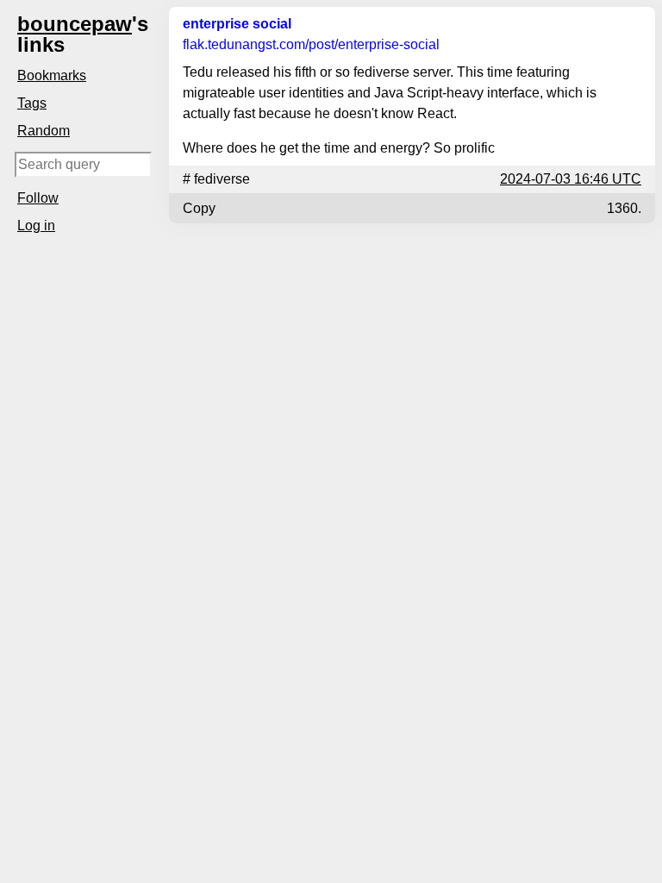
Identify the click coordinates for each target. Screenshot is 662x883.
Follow (38, 198)
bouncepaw (74, 23)
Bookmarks (51, 75)
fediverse (222, 179)
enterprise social (237, 23)
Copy (199, 208)
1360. (624, 208)
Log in (36, 225)
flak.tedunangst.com (311, 44)
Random (43, 130)
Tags (32, 103)
